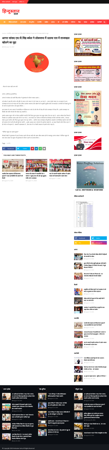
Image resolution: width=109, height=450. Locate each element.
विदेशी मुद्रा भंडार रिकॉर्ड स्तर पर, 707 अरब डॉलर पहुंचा (94, 425)
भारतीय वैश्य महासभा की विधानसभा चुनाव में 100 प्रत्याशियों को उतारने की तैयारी (12, 176)
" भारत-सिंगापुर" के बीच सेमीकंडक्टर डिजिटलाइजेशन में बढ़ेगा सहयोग (57, 395)
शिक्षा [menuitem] (79, 22)
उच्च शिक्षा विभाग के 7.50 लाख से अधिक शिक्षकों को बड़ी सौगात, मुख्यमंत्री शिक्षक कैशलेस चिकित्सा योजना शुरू (22, 436)
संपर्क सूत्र (14, 2)
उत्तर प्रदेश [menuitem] (23, 22)
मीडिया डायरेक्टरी (6, 2)
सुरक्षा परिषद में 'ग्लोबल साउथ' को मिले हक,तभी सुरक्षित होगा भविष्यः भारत (57, 404)
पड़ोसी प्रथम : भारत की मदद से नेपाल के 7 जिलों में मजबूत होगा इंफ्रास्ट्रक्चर (58, 422)
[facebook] (82, 238)
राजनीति (9, 33)
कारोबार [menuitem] (92, 22)
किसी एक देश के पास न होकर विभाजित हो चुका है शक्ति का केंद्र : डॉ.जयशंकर (95, 368)
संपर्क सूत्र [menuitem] (14, 27)
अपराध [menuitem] (53, 22)
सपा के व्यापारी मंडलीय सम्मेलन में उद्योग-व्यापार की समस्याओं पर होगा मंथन (60, 175)
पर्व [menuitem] (58, 22)
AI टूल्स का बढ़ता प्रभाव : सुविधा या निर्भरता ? (95, 376)
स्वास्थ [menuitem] (85, 22)
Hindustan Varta (18, 448)
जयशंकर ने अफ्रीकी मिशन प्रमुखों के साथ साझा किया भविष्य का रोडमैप (94, 308)
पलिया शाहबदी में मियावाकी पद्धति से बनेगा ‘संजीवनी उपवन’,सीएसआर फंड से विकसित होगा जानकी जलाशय (22, 406)
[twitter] (99, 238)
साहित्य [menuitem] (46, 22)
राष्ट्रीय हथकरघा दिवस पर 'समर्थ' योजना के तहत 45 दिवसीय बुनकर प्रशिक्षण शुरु (22, 416)
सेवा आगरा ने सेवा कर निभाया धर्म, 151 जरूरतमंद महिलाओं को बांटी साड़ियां (93, 275)
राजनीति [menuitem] (39, 22)
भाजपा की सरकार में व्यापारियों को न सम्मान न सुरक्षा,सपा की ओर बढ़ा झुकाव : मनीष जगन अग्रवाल (36, 176)
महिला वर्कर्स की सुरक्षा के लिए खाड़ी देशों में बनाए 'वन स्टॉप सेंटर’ (94, 299)
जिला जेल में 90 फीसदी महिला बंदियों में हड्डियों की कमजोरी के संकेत (95, 255)
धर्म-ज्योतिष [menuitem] (65, 22)
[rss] (82, 243)
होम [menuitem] (4, 22)
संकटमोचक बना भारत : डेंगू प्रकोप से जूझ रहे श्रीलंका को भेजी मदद (59, 431)
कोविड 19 (21, 2)
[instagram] (99, 243)
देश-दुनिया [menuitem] (31, 22)
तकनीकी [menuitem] (99, 22)
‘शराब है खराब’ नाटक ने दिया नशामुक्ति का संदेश (95, 433)
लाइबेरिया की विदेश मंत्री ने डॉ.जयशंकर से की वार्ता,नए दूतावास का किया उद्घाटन (95, 290)
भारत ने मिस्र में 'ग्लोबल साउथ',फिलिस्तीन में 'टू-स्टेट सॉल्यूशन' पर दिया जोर (59, 413)
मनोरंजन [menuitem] (73, 22)
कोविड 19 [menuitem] (6, 27)
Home (4, 33)
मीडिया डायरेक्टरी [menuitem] (13, 22)
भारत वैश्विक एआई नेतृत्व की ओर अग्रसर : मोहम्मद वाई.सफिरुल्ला (94, 359)
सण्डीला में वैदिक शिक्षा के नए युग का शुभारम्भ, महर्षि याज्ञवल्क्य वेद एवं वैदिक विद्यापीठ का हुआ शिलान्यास (23, 426)
